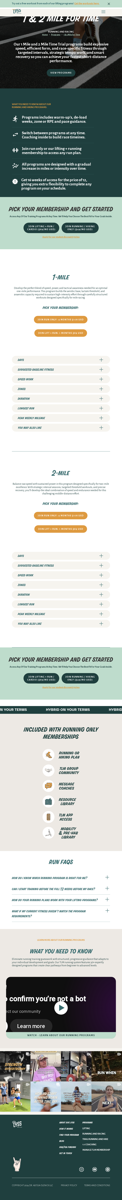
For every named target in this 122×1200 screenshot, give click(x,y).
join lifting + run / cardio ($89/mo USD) (41, 228)
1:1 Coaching (89, 1144)
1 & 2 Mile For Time (72, 35)
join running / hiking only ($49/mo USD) (80, 228)
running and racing (93, 1134)
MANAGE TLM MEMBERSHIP (96, 1150)
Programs (55, 35)
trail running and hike (95, 1139)
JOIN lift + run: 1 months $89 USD (60, 333)
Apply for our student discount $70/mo (61, 237)
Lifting (86, 1128)
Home (45, 35)
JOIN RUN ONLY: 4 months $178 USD (61, 319)
